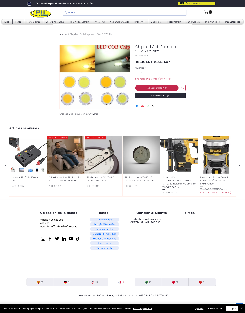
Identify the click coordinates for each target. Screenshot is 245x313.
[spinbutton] (141, 73)
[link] (208, 12)
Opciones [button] (199, 308)
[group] (122, 166)
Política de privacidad (142, 308)
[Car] (29, 4)
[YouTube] (71, 238)
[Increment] (146, 73)
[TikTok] (78, 238)
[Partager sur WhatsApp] (148, 106)
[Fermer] (241, 308)
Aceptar (232, 308)
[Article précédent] (5, 166)
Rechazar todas (215, 308)
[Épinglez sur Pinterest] (142, 106)
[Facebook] (50, 238)
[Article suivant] (240, 166)
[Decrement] (137, 73)
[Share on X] (153, 106)
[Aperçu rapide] (28, 155)
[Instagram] (43, 238)
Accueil (63, 34)
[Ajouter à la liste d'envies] (183, 88)
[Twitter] (57, 238)
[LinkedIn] (64, 238)
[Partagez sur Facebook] (137, 106)
